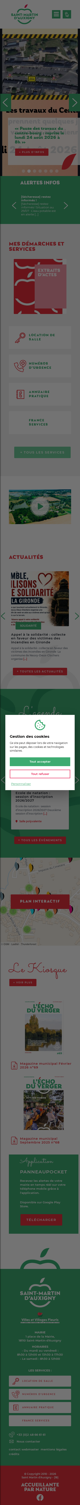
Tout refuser (40, 773)
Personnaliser (21, 784)
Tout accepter (40, 761)
